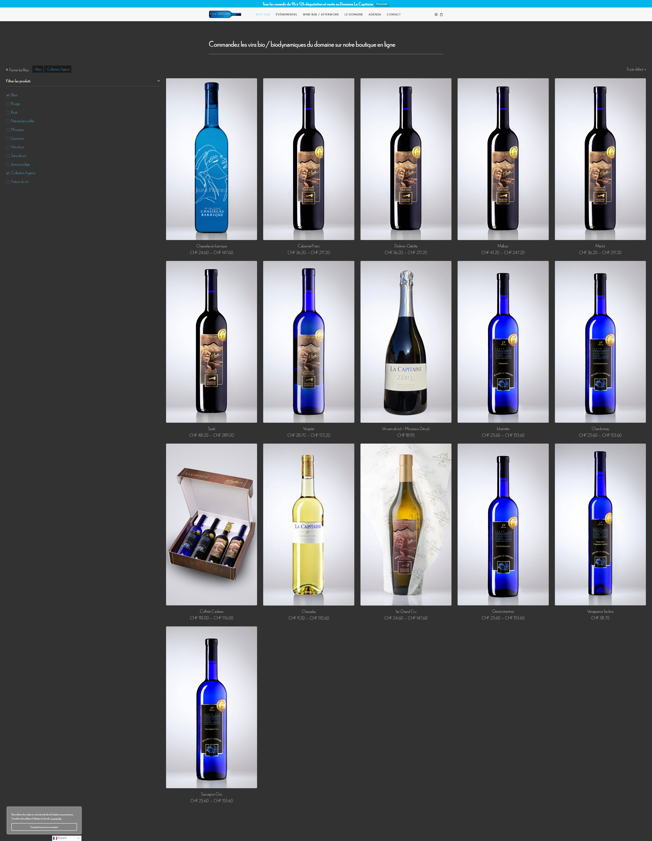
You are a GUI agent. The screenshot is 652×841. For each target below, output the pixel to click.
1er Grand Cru (406, 611)
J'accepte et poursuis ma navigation (44, 826)
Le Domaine (354, 14)
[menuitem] (263, 14)
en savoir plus (56, 818)
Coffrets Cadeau (211, 611)
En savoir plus (382, 3)
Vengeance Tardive (600, 611)
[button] (436, 14)
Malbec (503, 245)
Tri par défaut (635, 68)
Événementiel (286, 14)
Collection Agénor (58, 69)
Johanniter (503, 428)
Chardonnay (600, 428)
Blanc (39, 69)
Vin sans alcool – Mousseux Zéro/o (406, 428)
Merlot (600, 245)
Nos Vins (263, 14)
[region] (44, 820)
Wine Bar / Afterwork (321, 14)
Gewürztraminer (503, 611)
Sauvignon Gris (211, 794)
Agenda (375, 14)
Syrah (211, 428)
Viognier (309, 428)
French (61, 838)
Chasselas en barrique (211, 245)
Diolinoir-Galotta (406, 245)
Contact (394, 14)
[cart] (441, 14)
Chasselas (309, 611)
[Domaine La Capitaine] (225, 14)
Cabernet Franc (309, 245)
